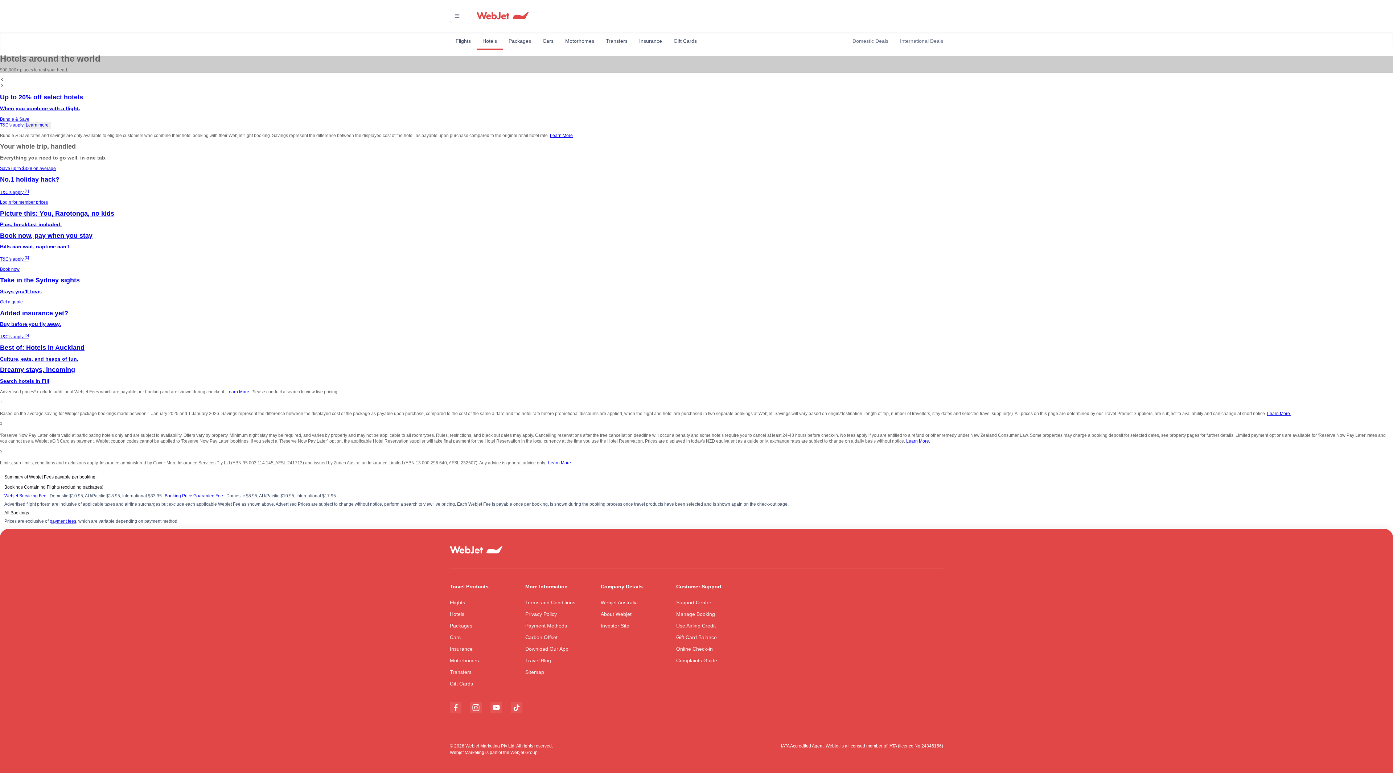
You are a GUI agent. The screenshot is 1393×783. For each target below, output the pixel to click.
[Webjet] (502, 16)
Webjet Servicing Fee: (26, 495)
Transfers (617, 41)
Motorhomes (579, 41)
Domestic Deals (870, 41)
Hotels (489, 41)
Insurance (650, 41)
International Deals (921, 41)
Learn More (561, 135)
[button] (457, 16)
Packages (520, 41)
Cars (548, 41)
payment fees (63, 521)
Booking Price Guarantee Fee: (194, 495)
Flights (463, 41)
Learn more (37, 125)
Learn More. (1279, 413)
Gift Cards (685, 41)
